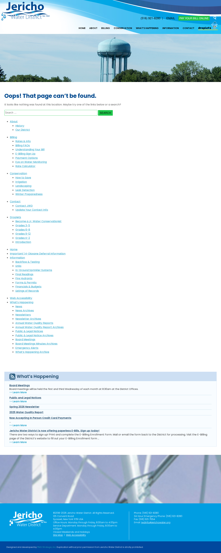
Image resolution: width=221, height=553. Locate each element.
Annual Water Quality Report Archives (39, 327)
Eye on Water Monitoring (31, 162)
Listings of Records (27, 291)
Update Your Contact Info (31, 210)
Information (170, 28)
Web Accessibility (21, 298)
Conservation (123, 28)
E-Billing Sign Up (25, 154)
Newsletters (23, 315)
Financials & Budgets (28, 286)
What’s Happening (147, 28)
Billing (105, 28)
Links (18, 266)
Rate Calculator (25, 166)
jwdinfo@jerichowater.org (155, 522)
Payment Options (26, 158)
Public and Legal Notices (25, 397)
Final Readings (24, 274)
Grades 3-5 (22, 225)
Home (82, 28)
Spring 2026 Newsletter (24, 406)
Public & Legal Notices (29, 331)
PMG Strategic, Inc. (46, 547)
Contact (188, 28)
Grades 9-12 (23, 234)
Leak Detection (25, 190)
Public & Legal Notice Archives (34, 335)
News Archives (24, 310)
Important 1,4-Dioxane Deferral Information (38, 253)
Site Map (58, 535)
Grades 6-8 (22, 230)
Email (170, 18)
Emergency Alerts (26, 348)
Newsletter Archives (28, 319)
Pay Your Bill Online (194, 18)
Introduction (23, 242)
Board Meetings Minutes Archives (36, 344)
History (19, 126)
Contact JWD (24, 206)
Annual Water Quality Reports (34, 323)
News (18, 306)
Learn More (20, 392)
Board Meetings (25, 339)
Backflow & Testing (27, 262)
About (93, 28)
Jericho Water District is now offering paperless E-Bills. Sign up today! (54, 430)
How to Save (23, 177)
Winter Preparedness (29, 194)
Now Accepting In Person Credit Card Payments (40, 418)
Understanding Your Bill (29, 149)
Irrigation (21, 182)
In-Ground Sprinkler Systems (33, 270)
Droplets (204, 28)
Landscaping (23, 186)
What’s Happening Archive (32, 352)
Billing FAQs (22, 145)
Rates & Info (23, 141)
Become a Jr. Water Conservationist (38, 221)
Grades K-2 (22, 238)
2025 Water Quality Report (26, 412)
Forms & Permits (26, 282)
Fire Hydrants (23, 278)
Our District (22, 130)
